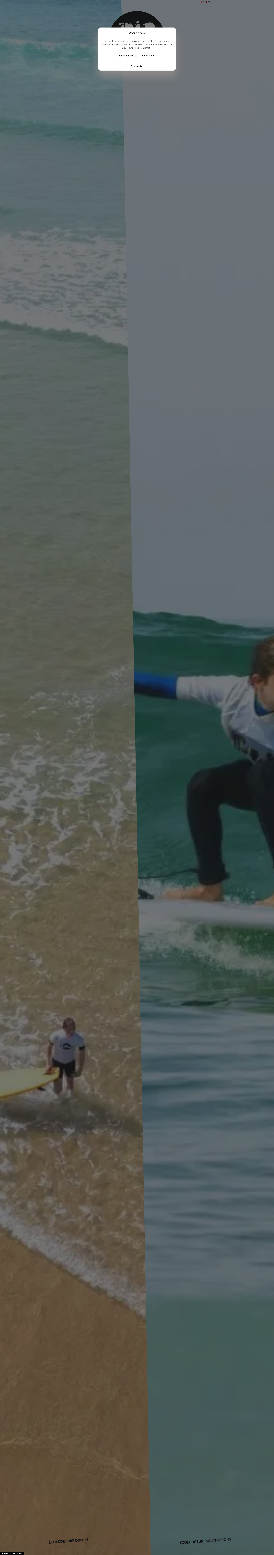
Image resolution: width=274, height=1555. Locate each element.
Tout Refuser (126, 55)
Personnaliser (137, 66)
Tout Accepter (148, 55)
